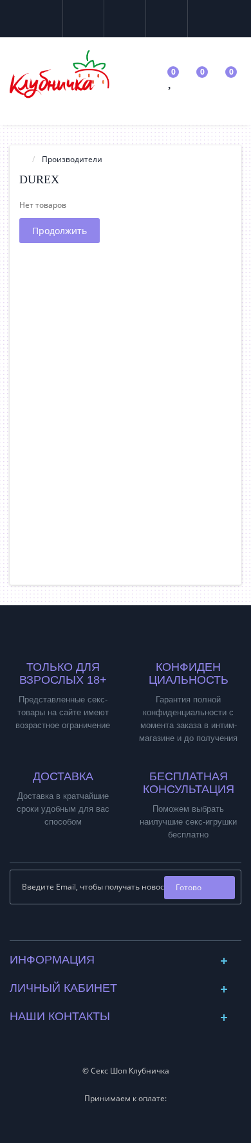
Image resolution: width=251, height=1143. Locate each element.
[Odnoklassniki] (136, 927)
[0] (171, 83)
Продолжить (59, 230)
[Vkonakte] (115, 927)
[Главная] (23, 159)
